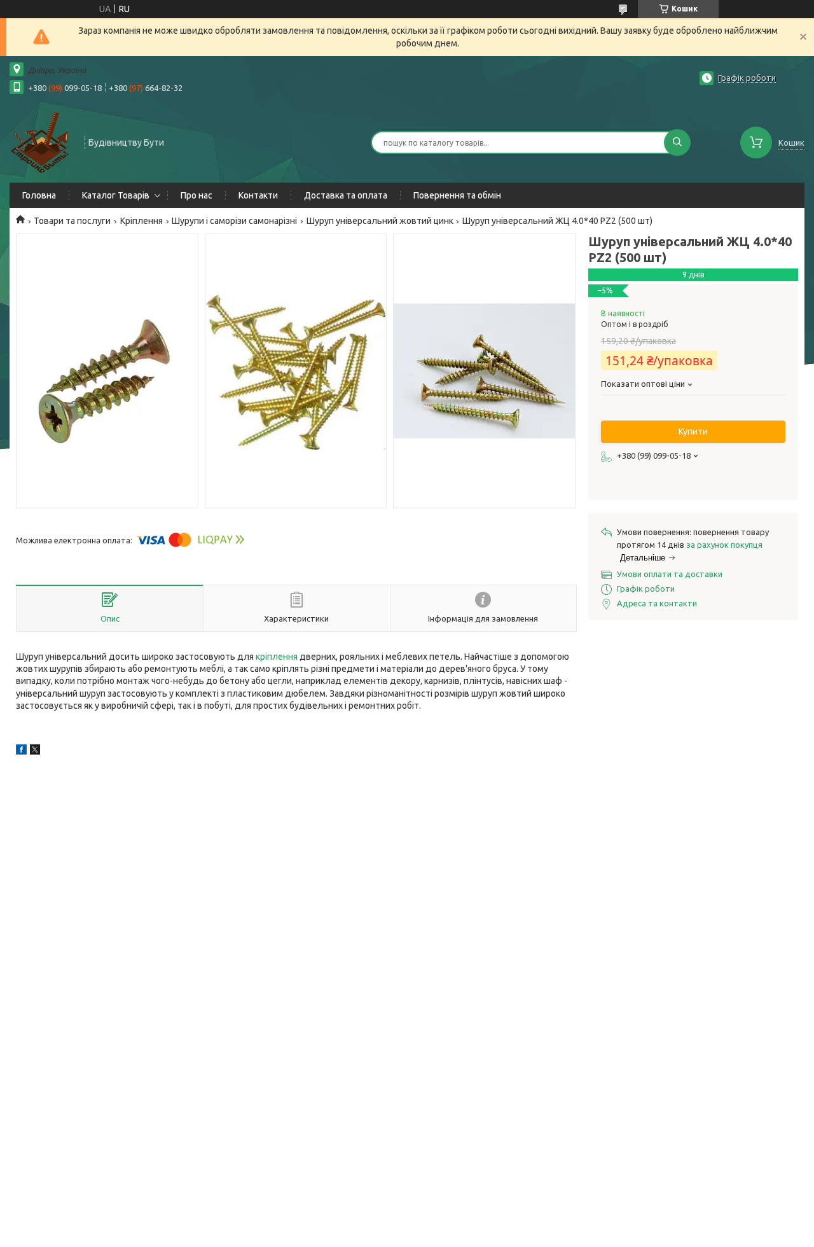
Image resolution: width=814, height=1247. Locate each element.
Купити (693, 431)
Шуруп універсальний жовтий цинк (380, 221)
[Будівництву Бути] (41, 141)
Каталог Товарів (115, 195)
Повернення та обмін (457, 195)
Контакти (258, 195)
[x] (35, 751)
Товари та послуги (72, 221)
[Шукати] (677, 142)
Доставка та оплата (345, 195)
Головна (39, 195)
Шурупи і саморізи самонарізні (234, 221)
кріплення (277, 656)
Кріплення (141, 221)
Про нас (196, 195)
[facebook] (21, 751)
